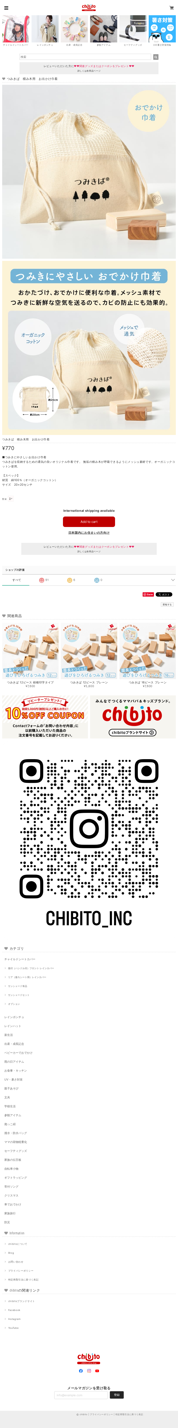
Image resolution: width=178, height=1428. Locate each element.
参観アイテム (12, 1115)
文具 (7, 1097)
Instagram (14, 1319)
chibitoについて (17, 1243)
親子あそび (11, 1088)
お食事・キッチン (15, 1070)
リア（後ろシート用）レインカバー (27, 977)
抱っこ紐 (10, 1124)
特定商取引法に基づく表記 (23, 1279)
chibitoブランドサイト (21, 1301)
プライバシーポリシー (21, 1270)
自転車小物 (11, 1168)
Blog (11, 1252)
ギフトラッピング (15, 1177)
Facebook (14, 1310)
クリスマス (11, 1195)
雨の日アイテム (14, 1061)
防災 (7, 1222)
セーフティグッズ (15, 1151)
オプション (14, 1003)
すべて (16, 580)
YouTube (13, 1327)
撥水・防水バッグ (15, 1133)
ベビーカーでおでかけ (18, 1052)
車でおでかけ (12, 1204)
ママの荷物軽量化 (15, 1142)
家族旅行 (10, 1213)
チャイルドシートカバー (19, 959)
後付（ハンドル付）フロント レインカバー (31, 968)
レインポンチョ (14, 1017)
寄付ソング (11, 1186)
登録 (117, 1394)
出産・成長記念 (14, 1043)
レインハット (12, 1026)
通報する (167, 604)
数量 (4, 499)
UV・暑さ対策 (13, 1079)
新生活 (8, 1035)
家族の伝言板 (12, 1159)
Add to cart (89, 522)
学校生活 (10, 1106)
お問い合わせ (15, 1261)
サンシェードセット (19, 995)
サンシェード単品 (17, 986)
